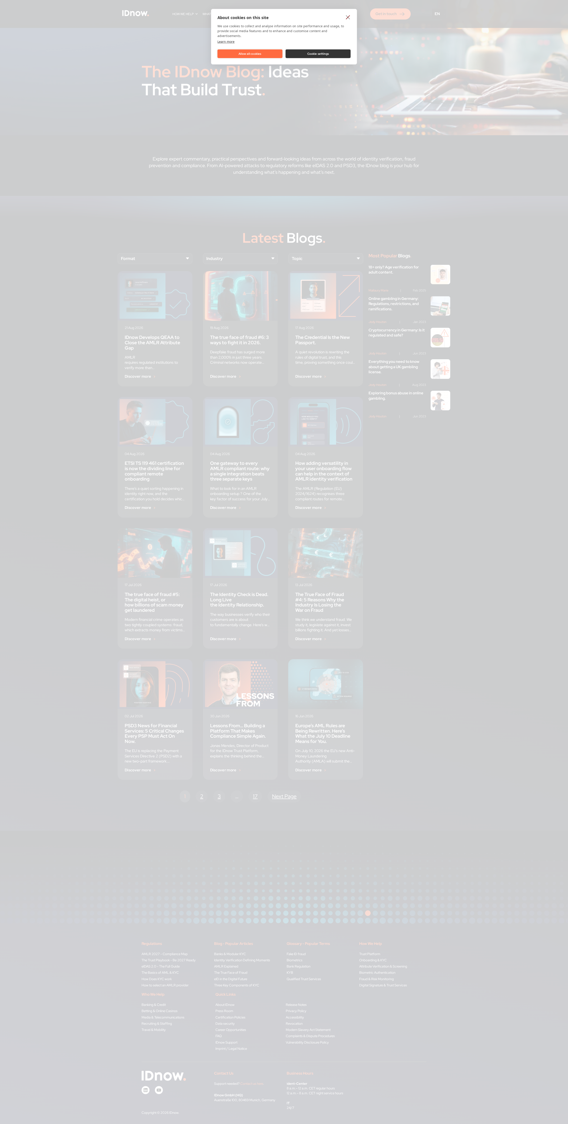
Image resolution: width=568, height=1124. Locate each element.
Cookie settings (318, 54)
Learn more (226, 41)
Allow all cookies (250, 54)
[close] (348, 17)
